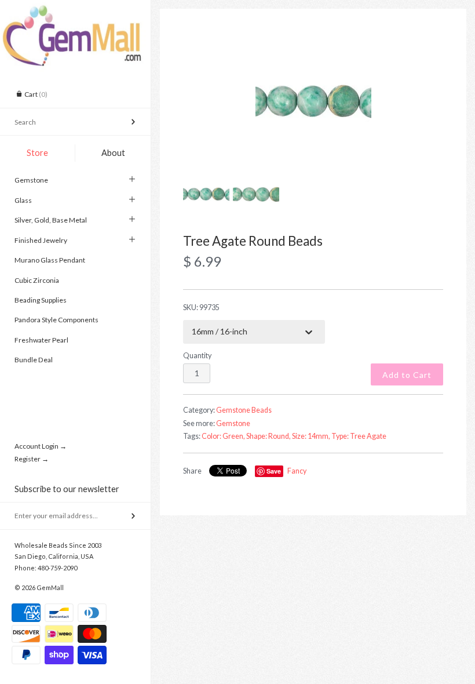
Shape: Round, (268, 436)
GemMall (50, 587)
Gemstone (31, 180)
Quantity (197, 355)
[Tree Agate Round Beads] (313, 101)
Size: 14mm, (311, 436)
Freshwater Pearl (41, 340)
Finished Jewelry (40, 240)
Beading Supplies (40, 300)
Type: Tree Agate (358, 436)
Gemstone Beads (244, 410)
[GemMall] (75, 10)
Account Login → (40, 446)
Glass (23, 200)
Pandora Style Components (56, 319)
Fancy (296, 471)
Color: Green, (223, 436)
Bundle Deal (33, 359)
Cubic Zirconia (36, 280)
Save (273, 471)
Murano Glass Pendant (49, 260)
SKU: (201, 307)
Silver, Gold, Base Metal (50, 220)
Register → (31, 458)
